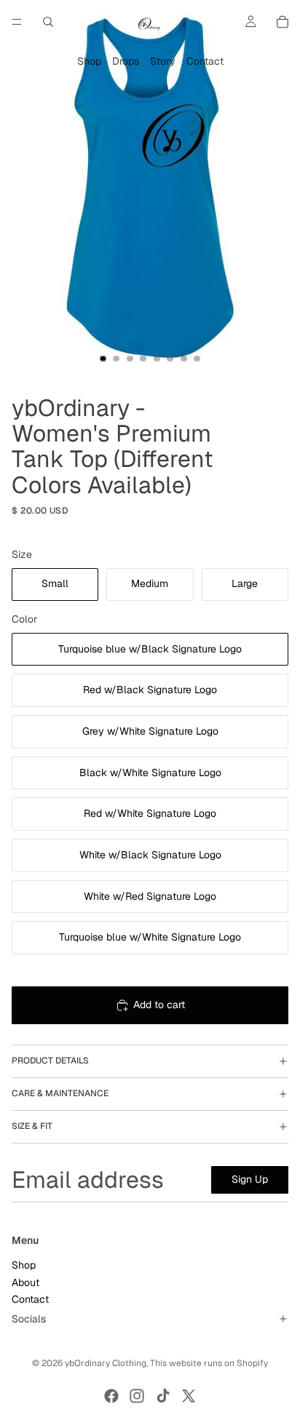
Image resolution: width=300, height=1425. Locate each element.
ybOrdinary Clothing (105, 1363)
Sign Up (250, 1179)
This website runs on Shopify (209, 1363)
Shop (89, 61)
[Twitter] (188, 1396)
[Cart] (283, 22)
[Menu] (16, 22)
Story (162, 61)
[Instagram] (137, 1396)
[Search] (48, 22)
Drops (125, 61)
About (25, 1282)
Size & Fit (32, 1126)
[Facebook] (111, 1396)
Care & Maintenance (60, 1093)
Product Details (50, 1060)
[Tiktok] (163, 1396)
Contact (205, 61)
